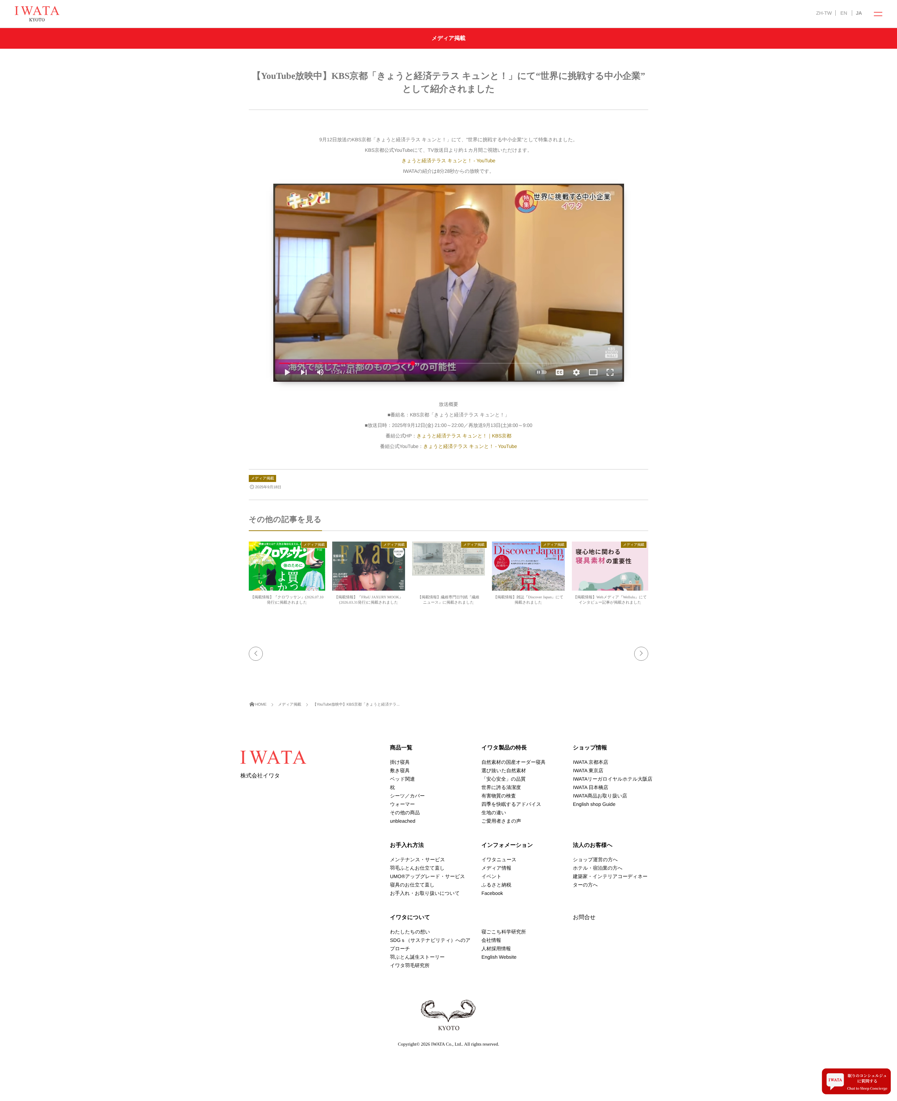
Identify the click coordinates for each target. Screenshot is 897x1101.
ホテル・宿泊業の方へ (598, 868)
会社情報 (491, 940)
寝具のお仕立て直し (412, 885)
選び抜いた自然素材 (503, 770)
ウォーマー (402, 804)
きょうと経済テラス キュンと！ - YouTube (448, 160)
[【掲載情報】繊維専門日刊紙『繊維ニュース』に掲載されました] (448, 572)
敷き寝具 (400, 770)
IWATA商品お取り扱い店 (600, 795)
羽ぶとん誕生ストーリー (417, 957)
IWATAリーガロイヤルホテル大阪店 (612, 779)
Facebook (492, 893)
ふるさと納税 (496, 885)
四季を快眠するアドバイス (511, 804)
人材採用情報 (496, 948)
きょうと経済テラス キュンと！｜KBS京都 (464, 436)
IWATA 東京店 (588, 770)
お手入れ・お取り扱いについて (425, 893)
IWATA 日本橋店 (590, 787)
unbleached (402, 821)
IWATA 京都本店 (590, 762)
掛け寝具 (400, 762)
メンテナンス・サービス (417, 859)
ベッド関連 (402, 779)
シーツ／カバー (407, 795)
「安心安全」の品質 (503, 779)
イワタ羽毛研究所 (410, 965)
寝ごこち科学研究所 (503, 932)
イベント (491, 876)
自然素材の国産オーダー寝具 (513, 762)
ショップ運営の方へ (595, 859)
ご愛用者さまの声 (501, 821)
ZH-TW (823, 13)
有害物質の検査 (498, 795)
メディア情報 (496, 868)
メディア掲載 (262, 478)
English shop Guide (594, 804)
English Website (498, 957)
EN (843, 13)
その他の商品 (405, 812)
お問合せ (584, 917)
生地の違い (493, 812)
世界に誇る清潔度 (501, 787)
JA (859, 13)
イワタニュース (498, 859)
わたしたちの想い (410, 932)
